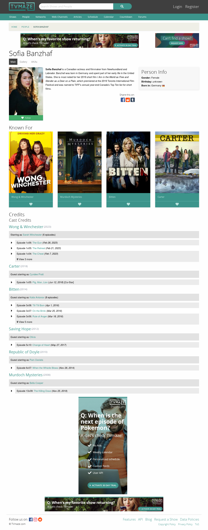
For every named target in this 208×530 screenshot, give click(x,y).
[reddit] (128, 100)
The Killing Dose (42, 390)
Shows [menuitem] (12, 16)
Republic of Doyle (24, 351)
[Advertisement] (79, 40)
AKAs (34, 61)
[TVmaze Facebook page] (31, 519)
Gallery (23, 61)
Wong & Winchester (22, 196)
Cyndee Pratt (37, 274)
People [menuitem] (26, 16)
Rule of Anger (39, 316)
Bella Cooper (36, 383)
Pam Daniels (36, 359)
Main (13, 61)
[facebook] (123, 100)
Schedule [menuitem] (93, 16)
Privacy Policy (185, 524)
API (140, 519)
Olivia (33, 337)
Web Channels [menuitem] (60, 16)
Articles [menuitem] (78, 16)
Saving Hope (20, 328)
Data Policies (189, 519)
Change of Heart (41, 345)
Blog (148, 519)
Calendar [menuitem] (109, 16)
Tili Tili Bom (38, 305)
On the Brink (39, 310)
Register (192, 7)
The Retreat (38, 248)
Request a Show (166, 519)
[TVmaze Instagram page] (35, 519)
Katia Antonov (37, 297)
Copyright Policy (167, 524)
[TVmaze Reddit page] (40, 519)
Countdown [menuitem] (126, 16)
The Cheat (38, 253)
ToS (197, 524)
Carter (161, 196)
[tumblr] (132, 100)
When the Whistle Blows (45, 367)
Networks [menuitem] (41, 16)
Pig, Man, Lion (40, 282)
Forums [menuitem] (142, 16)
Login (177, 7)
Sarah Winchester (32, 234)
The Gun (37, 242)
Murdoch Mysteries (71, 196)
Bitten (112, 196)
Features (129, 519)
